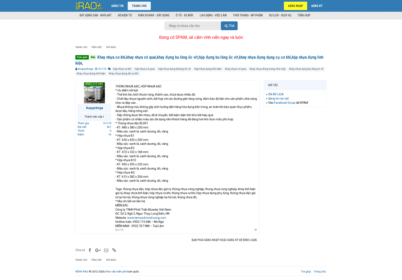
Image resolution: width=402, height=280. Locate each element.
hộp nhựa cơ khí (122, 68)
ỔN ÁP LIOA (276, 94)
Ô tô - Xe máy (184, 15)
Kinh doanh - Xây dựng (153, 15)
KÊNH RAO (81, 271)
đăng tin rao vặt (278, 98)
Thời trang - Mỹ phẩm (248, 15)
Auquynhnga (85, 68)
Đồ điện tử (125, 15)
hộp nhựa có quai (145, 68)
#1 (255, 229)
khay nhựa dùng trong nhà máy (268, 68)
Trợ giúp (306, 271)
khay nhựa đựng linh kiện (91, 73)
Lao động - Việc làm (213, 15)
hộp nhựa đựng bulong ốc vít (174, 68)
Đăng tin (117, 6)
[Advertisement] (295, 174)
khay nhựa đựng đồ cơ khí (123, 73)
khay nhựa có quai (235, 68)
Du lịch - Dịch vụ (280, 15)
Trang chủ (139, 6)
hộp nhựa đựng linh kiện (208, 68)
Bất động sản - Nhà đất (96, 15)
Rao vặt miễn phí (116, 271)
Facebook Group (284, 102)
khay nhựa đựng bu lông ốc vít (306, 68)
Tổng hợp (304, 15)
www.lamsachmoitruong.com (146, 217)
